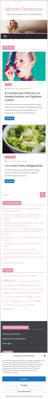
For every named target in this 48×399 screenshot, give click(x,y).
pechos (14, 297)
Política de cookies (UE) (11, 334)
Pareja (8, 297)
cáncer (16, 285)
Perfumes (23, 297)
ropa (24, 301)
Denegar (24, 385)
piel (30, 296)
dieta (22, 285)
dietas (27, 285)
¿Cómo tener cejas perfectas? (13, 263)
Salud (37, 300)
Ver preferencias (24, 391)
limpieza (6, 292)
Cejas (15, 281)
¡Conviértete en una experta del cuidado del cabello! (22, 253)
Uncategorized (10, 157)
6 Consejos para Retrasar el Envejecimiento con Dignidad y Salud (23, 96)
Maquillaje (27, 293)
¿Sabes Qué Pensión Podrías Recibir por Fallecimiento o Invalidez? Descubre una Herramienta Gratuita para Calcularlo (23, 231)
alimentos (15, 276)
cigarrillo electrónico (24, 281)
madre (19, 292)
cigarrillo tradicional (36, 281)
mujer (39, 293)
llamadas (13, 293)
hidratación (35, 289)
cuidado (10, 285)
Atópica (28, 276)
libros (42, 289)
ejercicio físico (36, 285)
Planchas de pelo (37, 297)
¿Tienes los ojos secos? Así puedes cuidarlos (18, 249)
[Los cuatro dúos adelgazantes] (23, 139)
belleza (7, 280)
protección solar (7, 301)
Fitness (21, 289)
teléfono (4, 305)
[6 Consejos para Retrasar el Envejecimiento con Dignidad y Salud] (23, 66)
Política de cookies (11, 396)
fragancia (27, 289)
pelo (18, 297)
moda (33, 293)
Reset (21, 301)
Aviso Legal (38, 396)
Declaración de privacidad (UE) (13, 339)
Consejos (8, 84)
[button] (45, 356)
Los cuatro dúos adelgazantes (24, 165)
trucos (19, 305)
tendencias (12, 305)
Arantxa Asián (26, 89)
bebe (33, 275)
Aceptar (24, 379)
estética (15, 289)
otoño (4, 297)
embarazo (6, 289)
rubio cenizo (29, 301)
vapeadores (25, 305)
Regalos (15, 301)
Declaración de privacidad (26, 396)
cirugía (4, 285)
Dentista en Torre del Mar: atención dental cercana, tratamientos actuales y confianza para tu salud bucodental (21, 217)
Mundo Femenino (24, 9)
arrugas (22, 275)
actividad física (6, 276)
